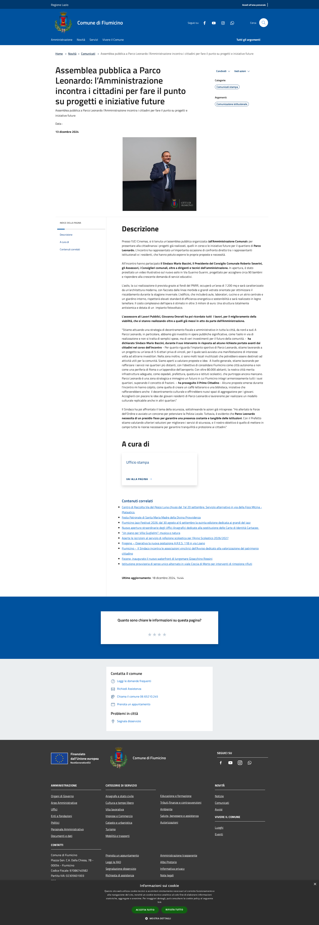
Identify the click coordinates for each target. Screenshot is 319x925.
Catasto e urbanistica (119, 822)
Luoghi (219, 827)
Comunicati (88, 53)
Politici (55, 822)
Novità (72, 53)
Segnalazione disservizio (121, 868)
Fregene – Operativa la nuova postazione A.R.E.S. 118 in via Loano (163, 543)
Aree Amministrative (64, 802)
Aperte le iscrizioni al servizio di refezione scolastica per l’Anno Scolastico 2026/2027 (175, 538)
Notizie (219, 796)
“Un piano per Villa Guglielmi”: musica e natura (151, 533)
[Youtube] (212, 22)
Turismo (111, 829)
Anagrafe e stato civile (120, 796)
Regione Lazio (59, 5)
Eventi (219, 834)
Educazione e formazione (175, 796)
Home (59, 53)
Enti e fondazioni (61, 816)
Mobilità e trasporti (118, 836)
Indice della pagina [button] (70, 223)
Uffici (54, 809)
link (159, 902)
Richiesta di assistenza (120, 875)
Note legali (167, 875)
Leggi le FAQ (113, 862)
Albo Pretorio (168, 862)
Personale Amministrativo (67, 829)
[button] (159, 918)
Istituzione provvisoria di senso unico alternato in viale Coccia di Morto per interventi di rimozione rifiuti (187, 564)
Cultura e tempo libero (120, 802)
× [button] (314, 884)
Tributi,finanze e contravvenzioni (180, 802)
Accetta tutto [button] (145, 909)
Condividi (221, 71)
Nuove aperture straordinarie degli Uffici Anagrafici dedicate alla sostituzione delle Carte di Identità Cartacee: (190, 527)
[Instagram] (221, 22)
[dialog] (159, 902)
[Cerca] (263, 22)
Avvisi (218, 809)
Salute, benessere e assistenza (179, 816)
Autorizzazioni (169, 822)
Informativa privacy (172, 868)
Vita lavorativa (115, 809)
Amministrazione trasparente (178, 855)
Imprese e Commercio (119, 816)
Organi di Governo (62, 796)
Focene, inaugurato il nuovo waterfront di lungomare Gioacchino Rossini (167, 558)
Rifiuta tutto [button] (174, 909)
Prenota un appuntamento (122, 855)
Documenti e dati (61, 836)
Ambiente (166, 809)
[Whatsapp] (230, 22)
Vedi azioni (240, 71)
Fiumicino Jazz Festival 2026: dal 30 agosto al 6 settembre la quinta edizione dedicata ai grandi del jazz (186, 522)
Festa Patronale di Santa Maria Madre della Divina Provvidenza (161, 517)
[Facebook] (203, 22)
